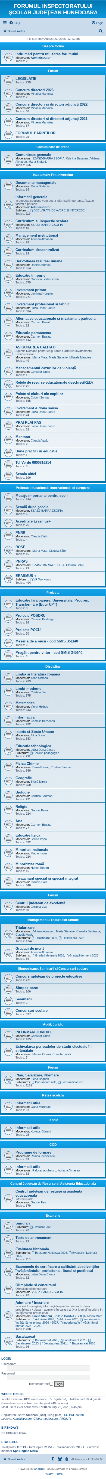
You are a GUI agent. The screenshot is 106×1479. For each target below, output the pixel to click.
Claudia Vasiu (39, 440)
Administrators (22, 1418)
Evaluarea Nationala (32, 1249)
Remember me (39, 1383)
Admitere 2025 (68, 1319)
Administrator (41, 57)
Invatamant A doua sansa (36, 408)
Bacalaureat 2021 (55, 1343)
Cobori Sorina (40, 397)
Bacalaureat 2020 (83, 1343)
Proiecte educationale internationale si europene (53, 488)
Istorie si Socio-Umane (34, 732)
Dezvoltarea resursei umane (38, 261)
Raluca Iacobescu (43, 1156)
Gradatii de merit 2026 (49, 955)
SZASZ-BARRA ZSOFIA (48, 158)
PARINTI (65, 1418)
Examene (53, 1215)
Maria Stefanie (38, 161)
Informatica (25, 717)
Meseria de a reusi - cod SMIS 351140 (46, 641)
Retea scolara (53, 1095)
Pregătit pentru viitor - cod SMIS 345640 (48, 653)
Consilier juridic (41, 371)
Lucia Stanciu (42, 1316)
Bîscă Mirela (39, 781)
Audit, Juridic (53, 1024)
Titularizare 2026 (46, 937)
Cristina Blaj (38, 692)
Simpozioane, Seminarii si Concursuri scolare (53, 969)
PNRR (20, 533)
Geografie (23, 778)
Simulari (22, 1223)
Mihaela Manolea (42, 93)
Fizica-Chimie (27, 764)
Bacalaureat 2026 (46, 1340)
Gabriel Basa (39, 810)
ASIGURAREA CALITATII (36, 347)
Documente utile (45, 1082)
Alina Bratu (38, 735)
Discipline (53, 666)
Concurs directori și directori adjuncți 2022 (51, 104)
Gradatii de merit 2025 (83, 955)
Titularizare (25, 928)
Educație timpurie (30, 275)
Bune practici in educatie (36, 451)
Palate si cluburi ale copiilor (39, 394)
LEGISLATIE (25, 79)
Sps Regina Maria (25, 1450)
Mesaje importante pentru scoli (41, 496)
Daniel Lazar (40, 767)
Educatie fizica (27, 835)
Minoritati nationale (31, 850)
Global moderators (45, 1418)
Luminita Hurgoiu (42, 293)
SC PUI (69, 1414)
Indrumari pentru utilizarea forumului (46, 54)
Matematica (25, 703)
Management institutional (36, 235)
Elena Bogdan (40, 1078)
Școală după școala (31, 507)
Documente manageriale (35, 183)
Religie (21, 807)
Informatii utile (27, 1103)
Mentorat (22, 437)
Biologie (22, 792)
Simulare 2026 (42, 1227)
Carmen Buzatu (41, 322)
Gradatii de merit (29, 948)
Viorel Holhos (39, 706)
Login (6, 1358)
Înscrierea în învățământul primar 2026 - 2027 (57, 1321)
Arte (18, 821)
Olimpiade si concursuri (35, 1285)
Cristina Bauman (77, 158)
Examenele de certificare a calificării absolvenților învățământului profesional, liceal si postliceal (57, 1269)
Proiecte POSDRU (30, 615)
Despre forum (53, 46)
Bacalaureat (25, 1336)
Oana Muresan (41, 1106)
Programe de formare (33, 1152)
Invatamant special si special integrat (46, 878)
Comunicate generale (33, 155)
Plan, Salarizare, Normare (37, 1075)
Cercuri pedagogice (46, 753)
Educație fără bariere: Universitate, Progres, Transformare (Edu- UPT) (52, 602)
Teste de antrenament (33, 1238)
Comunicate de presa (53, 147)
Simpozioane (26, 988)
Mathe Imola (39, 853)
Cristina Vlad (39, 906)
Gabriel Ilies (38, 1202)
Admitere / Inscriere (32, 1303)
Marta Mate (39, 357)
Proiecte (53, 593)
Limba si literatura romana (37, 674)
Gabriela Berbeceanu (45, 279)
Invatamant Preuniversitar (53, 175)
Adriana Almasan (42, 239)
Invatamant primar (30, 290)
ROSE (20, 547)
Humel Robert (40, 867)
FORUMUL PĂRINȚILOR (35, 133)
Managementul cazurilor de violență (45, 368)
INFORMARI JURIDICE (34, 1032)
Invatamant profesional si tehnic (42, 304)
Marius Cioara (41, 1054)
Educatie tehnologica (33, 746)
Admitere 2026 (44, 1319)
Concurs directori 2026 (34, 90)
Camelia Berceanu (43, 721)
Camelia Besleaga (42, 619)
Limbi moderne (28, 689)
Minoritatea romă (29, 864)
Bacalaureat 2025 (74, 1340)
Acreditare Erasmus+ (33, 521)
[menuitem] (14, 23)
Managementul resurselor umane (53, 920)
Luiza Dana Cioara (43, 307)
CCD (53, 1145)
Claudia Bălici (39, 536)
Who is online (12, 1394)
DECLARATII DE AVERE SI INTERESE (59, 210)
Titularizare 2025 (73, 937)
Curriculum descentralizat (37, 250)
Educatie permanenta (33, 333)
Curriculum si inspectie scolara (41, 221)
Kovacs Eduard (41, 1131)
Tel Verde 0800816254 (33, 463)
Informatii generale (31, 197)
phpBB (38, 1468)
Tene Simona (39, 678)
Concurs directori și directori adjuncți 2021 (51, 119)
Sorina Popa (39, 839)
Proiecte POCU (27, 630)
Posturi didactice (72, 1082)
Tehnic (53, 1120)
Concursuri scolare (31, 1010)
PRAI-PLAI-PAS (28, 422)
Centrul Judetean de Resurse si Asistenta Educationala (53, 1184)
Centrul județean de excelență (40, 903)
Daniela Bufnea (41, 264)
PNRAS (21, 561)
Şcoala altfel (25, 474)
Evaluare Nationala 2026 (51, 1252)
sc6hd (80, 1414)
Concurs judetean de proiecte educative (48, 976)
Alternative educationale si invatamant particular (56, 318)
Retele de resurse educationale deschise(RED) (54, 382)
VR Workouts (42, 579)
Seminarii (23, 999)
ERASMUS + (25, 576)
